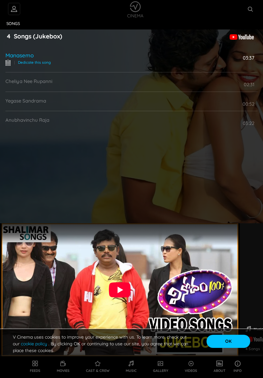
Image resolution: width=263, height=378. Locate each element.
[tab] (13, 23)
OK (228, 341)
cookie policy (34, 344)
